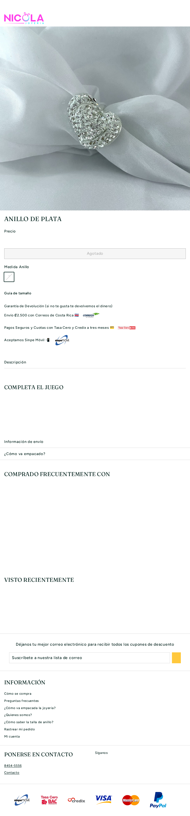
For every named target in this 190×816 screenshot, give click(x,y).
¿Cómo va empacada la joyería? (30, 708)
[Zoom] (186, 206)
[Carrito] (181, 18)
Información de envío (24, 441)
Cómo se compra (18, 693)
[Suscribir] (176, 657)
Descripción (15, 362)
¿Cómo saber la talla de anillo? (29, 722)
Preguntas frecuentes (21, 701)
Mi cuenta (12, 736)
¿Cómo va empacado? (25, 454)
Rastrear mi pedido (19, 729)
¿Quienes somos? (18, 715)
